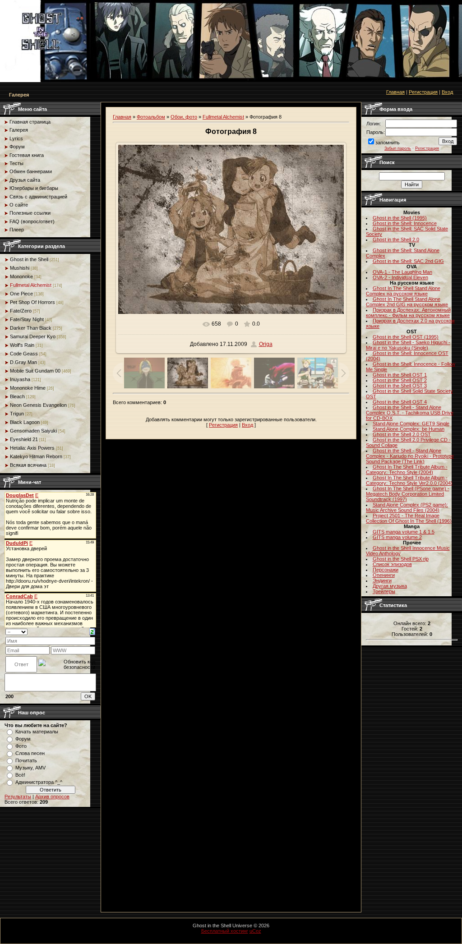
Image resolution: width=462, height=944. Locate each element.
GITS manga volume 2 (397, 537)
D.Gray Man (23, 362)
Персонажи (385, 569)
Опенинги (384, 575)
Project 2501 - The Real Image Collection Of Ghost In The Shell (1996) (409, 518)
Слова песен (30, 753)
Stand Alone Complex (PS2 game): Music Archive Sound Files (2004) (407, 507)
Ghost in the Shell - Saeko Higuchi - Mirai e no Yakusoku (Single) (408, 345)
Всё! (20, 775)
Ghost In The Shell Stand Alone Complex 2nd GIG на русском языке (407, 301)
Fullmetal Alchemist (30, 285)
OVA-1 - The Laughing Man (402, 272)
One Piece (21, 293)
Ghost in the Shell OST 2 (400, 380)
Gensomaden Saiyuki (33, 430)
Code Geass (24, 353)
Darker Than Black (30, 328)
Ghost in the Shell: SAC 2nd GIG (408, 261)
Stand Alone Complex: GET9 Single (411, 423)
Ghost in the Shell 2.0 (396, 239)
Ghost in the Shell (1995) (400, 218)
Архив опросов (52, 796)
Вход (447, 92)
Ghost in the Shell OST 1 (400, 375)
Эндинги (382, 580)
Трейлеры (384, 591)
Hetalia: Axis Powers (32, 448)
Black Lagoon (25, 422)
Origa (266, 344)
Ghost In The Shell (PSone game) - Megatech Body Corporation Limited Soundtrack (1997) (407, 494)
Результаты (18, 796)
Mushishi (19, 268)
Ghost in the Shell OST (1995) (406, 337)
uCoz (255, 931)
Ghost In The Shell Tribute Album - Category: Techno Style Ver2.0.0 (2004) (409, 480)
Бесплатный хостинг (224, 931)
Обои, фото (184, 117)
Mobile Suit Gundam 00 (35, 370)
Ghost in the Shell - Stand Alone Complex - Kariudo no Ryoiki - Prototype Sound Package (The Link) (410, 456)
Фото (21, 746)
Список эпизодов (392, 564)
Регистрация (423, 92)
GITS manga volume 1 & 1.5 (403, 531)
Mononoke (21, 276)
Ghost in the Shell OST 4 (400, 402)
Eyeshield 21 (24, 439)
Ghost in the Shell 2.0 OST (402, 434)
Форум (23, 738)
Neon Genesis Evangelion (38, 405)
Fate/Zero (21, 310)
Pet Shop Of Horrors (32, 302)
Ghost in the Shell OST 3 (400, 385)
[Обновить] (92, 631)
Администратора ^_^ (38, 782)
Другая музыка (390, 586)
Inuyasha (20, 379)
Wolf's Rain (22, 345)
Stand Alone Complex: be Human (408, 429)
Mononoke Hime (28, 388)
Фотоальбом (151, 117)
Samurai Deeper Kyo (32, 336)
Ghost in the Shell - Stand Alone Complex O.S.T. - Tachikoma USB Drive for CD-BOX (409, 413)
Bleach (17, 396)
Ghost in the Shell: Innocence (405, 223)
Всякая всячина (28, 465)
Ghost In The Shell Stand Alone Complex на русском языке (403, 291)
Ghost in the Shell (29, 259)
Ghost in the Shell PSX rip (401, 559)
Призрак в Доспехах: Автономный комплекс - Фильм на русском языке (408, 312)
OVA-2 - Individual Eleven (400, 277)
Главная (395, 92)
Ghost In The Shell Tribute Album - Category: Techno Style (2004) (407, 469)
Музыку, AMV (30, 767)
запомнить (387, 142)
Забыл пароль (397, 148)
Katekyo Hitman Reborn (36, 456)
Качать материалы (36, 731)
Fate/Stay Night (27, 319)
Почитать (26, 760)
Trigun (17, 413)
